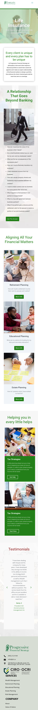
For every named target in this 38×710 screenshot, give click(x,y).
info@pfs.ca (12, 659)
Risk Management (11, 694)
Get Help (13, 477)
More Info (19, 297)
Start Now (13, 531)
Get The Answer (12, 219)
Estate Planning (10, 691)
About (7, 703)
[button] (7, 587)
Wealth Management (12, 680)
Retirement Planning (12, 684)
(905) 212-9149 (13, 656)
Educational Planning (12, 687)
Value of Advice (10, 707)
